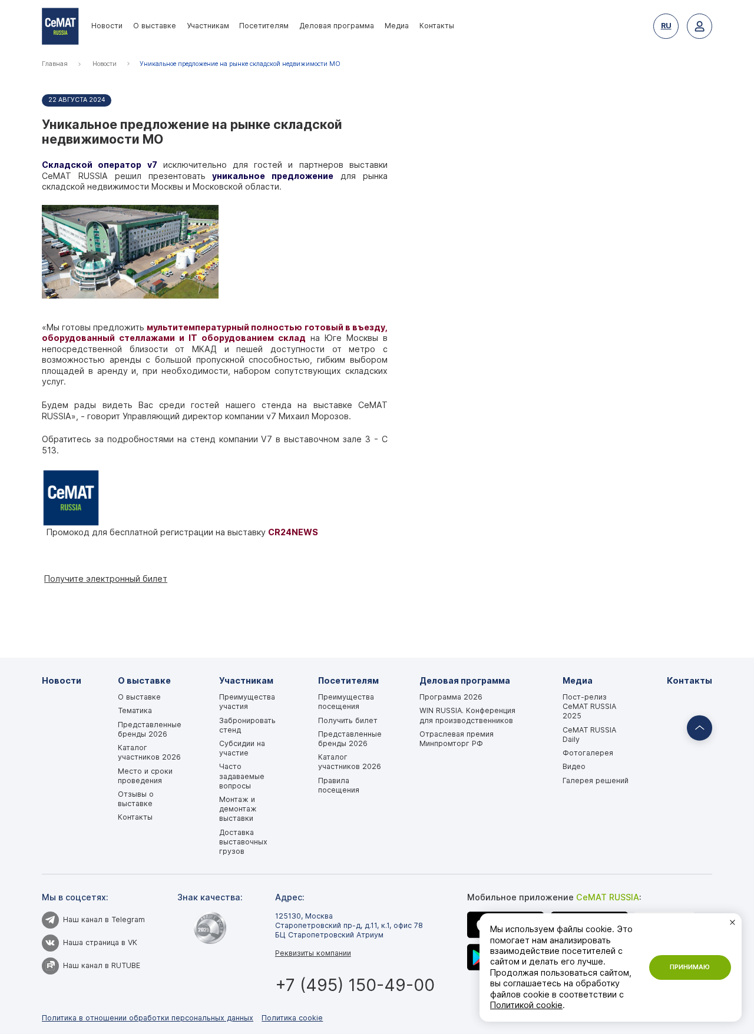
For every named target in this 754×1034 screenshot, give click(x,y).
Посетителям (264, 25)
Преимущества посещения (346, 701)
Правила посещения (338, 785)
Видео (574, 766)
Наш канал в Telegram (104, 919)
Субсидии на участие (242, 748)
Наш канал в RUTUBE (101, 965)
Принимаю (690, 967)
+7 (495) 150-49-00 (355, 985)
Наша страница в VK (100, 942)
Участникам (208, 25)
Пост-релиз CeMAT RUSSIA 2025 (589, 706)
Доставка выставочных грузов (243, 842)
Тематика (135, 710)
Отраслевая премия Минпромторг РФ (456, 739)
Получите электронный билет (105, 579)
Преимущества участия (247, 701)
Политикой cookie (526, 1005)
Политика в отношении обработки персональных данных (147, 1017)
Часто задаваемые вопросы (241, 776)
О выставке (154, 25)
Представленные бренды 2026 (149, 729)
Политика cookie (292, 1017)
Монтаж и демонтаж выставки (238, 809)
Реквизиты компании (313, 953)
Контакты (436, 25)
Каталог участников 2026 (149, 752)
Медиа (397, 25)
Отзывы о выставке (136, 799)
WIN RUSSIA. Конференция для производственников (467, 715)
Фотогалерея (588, 752)
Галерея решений (596, 780)
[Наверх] (699, 728)
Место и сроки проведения (145, 776)
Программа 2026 (450, 696)
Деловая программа (336, 25)
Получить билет (348, 720)
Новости (107, 25)
